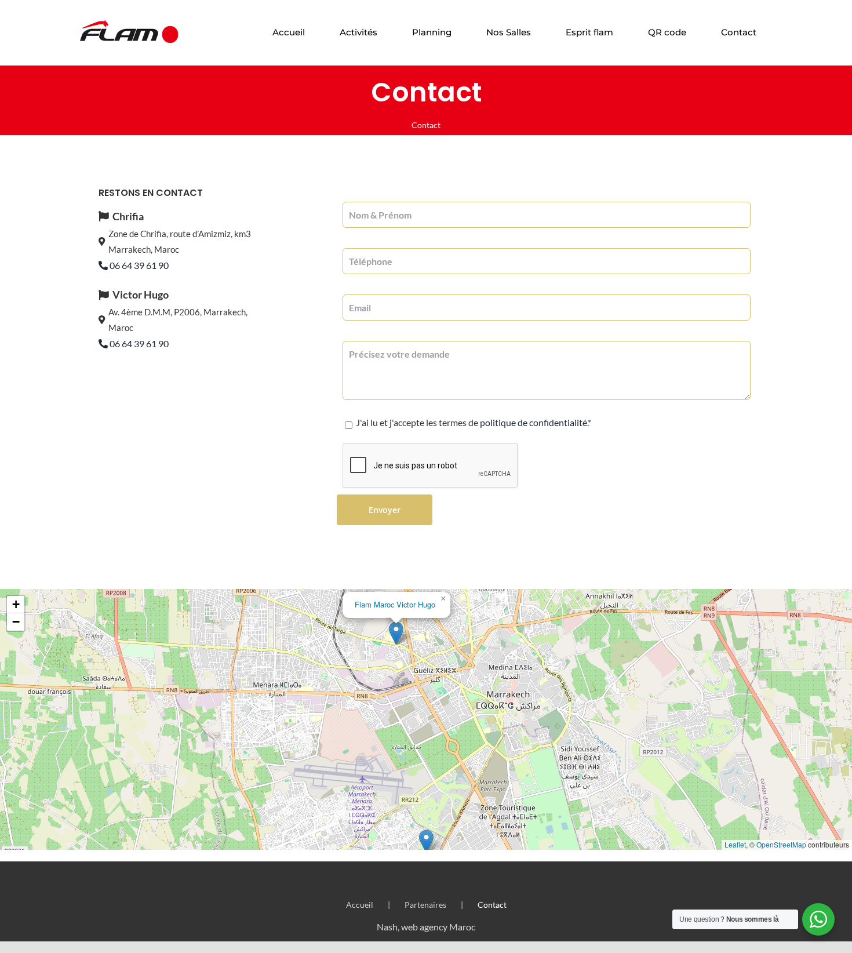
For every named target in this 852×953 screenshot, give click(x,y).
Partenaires (425, 905)
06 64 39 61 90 (138, 265)
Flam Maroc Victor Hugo (395, 604)
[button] (426, 841)
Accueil (359, 905)
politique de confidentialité (533, 422)
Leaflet (735, 844)
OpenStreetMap (781, 844)
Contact (492, 905)
